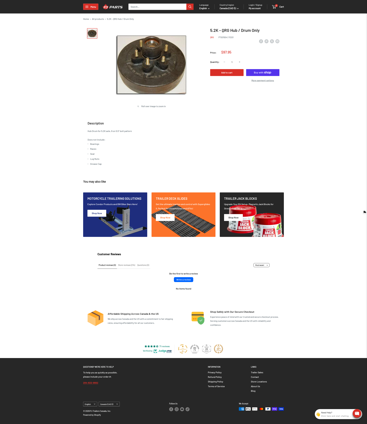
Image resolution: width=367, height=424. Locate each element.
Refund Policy (215, 377)
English (88, 404)
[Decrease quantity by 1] (224, 62)
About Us (255, 386)
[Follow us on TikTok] (188, 409)
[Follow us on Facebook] (171, 409)
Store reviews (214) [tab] (126, 265)
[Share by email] (277, 41)
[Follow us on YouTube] (182, 409)
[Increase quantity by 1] (240, 62)
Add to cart (226, 72)
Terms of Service (216, 386)
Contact (255, 377)
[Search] (190, 7)
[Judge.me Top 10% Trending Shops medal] (218, 348)
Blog (253, 390)
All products (98, 18)
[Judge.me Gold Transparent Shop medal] (182, 348)
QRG (212, 37)
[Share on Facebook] (261, 41)
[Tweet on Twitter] (272, 41)
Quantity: (214, 62)
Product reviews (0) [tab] (107, 265)
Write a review (183, 279)
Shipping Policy (215, 381)
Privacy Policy (215, 372)
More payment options (262, 80)
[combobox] (157, 7)
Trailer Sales (257, 372)
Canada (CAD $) (106, 404)
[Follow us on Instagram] (177, 409)
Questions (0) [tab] (143, 265)
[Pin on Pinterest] (266, 41)
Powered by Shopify (92, 415)
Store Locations (259, 381)
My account (255, 8)
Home (86, 18)
